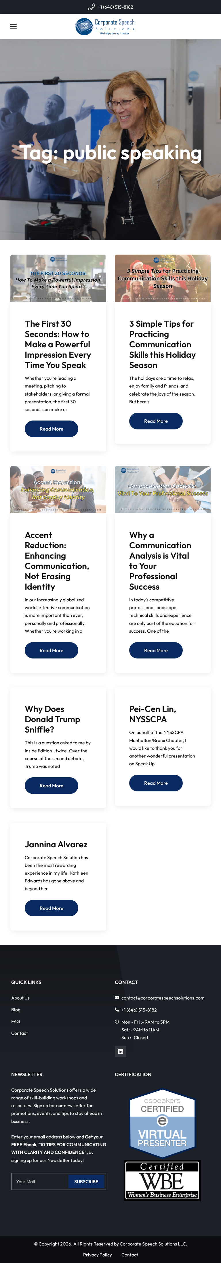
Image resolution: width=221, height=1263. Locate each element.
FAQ (15, 1021)
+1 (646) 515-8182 (115, 7)
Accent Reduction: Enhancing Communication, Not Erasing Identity (57, 560)
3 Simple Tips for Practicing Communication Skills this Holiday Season (162, 344)
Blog (15, 1009)
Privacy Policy (97, 1255)
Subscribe (86, 1181)
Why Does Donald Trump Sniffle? (52, 719)
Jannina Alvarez (56, 844)
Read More (51, 429)
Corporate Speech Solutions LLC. (153, 1244)
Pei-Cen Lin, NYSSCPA (152, 714)
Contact (19, 1033)
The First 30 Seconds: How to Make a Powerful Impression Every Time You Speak (58, 344)
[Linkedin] (120, 1051)
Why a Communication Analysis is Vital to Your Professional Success (160, 560)
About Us (20, 998)
